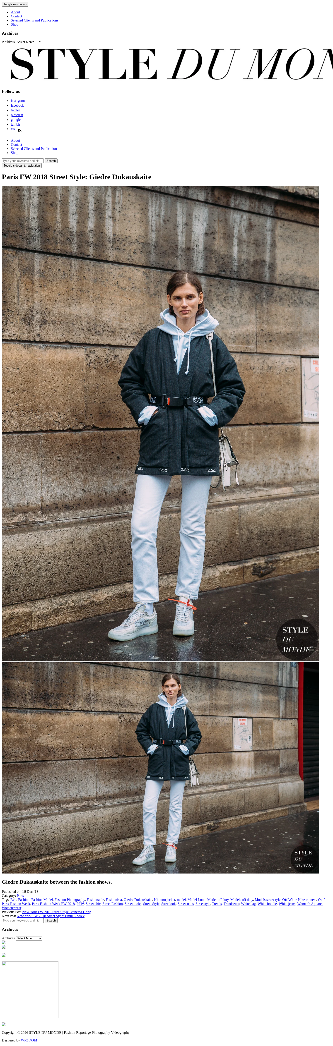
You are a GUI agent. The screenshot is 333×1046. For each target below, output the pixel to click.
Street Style (151, 904)
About (15, 12)
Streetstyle (202, 904)
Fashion (23, 900)
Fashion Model (42, 900)
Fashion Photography (70, 900)
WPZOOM (29, 1040)
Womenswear (11, 908)
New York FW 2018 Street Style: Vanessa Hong (56, 912)
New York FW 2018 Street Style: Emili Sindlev (50, 916)
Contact (16, 16)
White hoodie (267, 904)
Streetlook (168, 904)
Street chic (93, 904)
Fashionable (95, 900)
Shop (14, 24)
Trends (217, 904)
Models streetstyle (267, 900)
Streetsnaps (186, 904)
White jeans (287, 904)
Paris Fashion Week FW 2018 (53, 904)
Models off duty (241, 900)
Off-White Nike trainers (299, 900)
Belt (13, 900)
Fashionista (114, 900)
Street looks (133, 904)
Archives (8, 42)
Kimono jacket (164, 900)
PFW (80, 904)
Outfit (322, 900)
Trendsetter (231, 904)
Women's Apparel (310, 904)
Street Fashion (112, 904)
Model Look (196, 900)
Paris (20, 896)
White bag (248, 904)
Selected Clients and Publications (34, 20)
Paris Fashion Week (16, 904)
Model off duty (218, 900)
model (181, 900)
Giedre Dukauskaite (138, 900)
